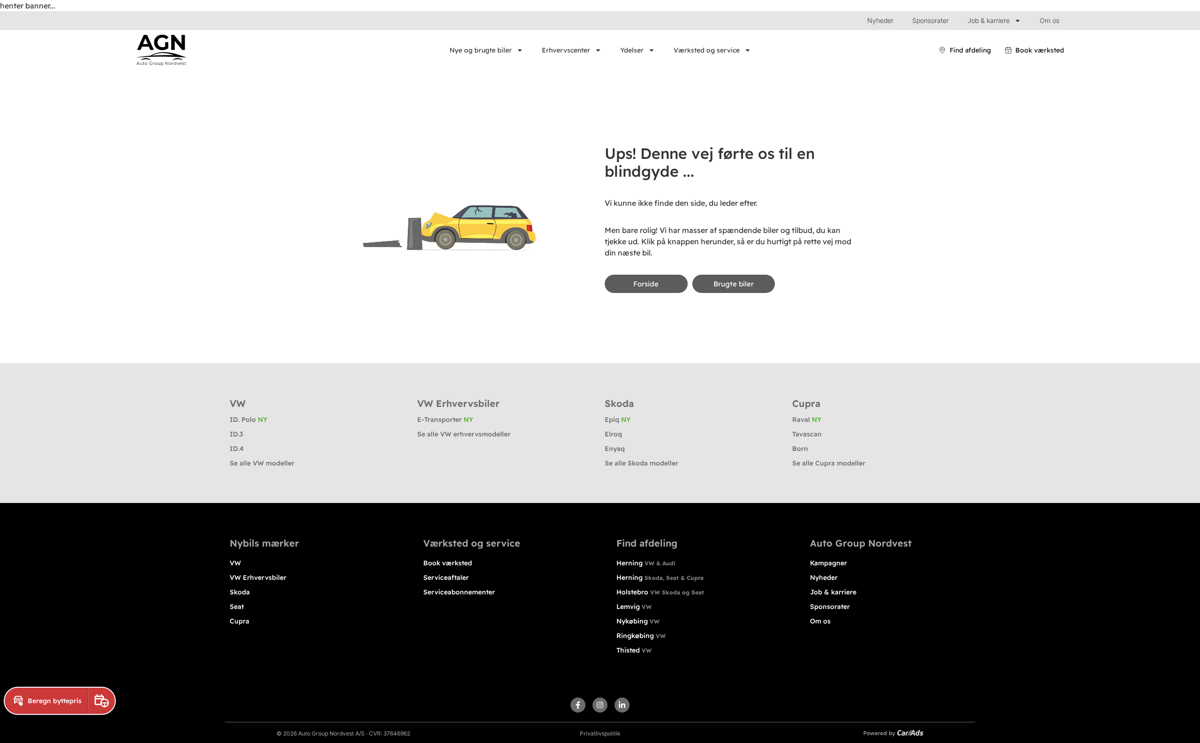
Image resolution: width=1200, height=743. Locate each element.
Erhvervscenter (566, 50)
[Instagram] (600, 705)
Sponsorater (930, 20)
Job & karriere (989, 20)
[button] (46, 701)
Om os (1049, 20)
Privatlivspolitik (600, 733)
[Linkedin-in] (622, 705)
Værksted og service (707, 50)
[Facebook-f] (577, 705)
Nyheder (880, 20)
